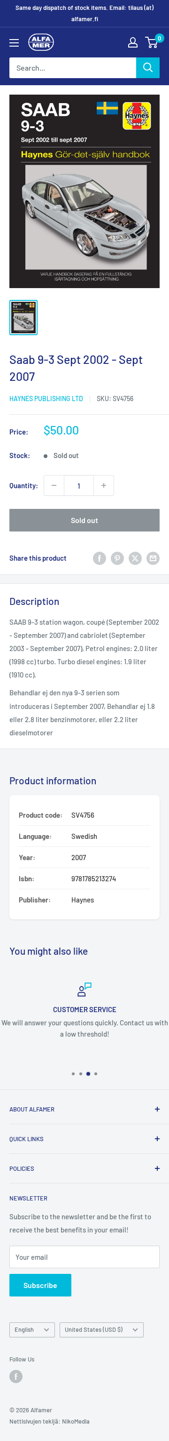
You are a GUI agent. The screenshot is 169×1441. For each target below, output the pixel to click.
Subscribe (40, 1284)
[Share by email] (153, 557)
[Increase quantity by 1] (104, 485)
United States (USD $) (94, 1329)
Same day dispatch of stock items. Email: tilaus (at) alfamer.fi (84, 13)
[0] (152, 42)
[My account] (133, 42)
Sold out (84, 519)
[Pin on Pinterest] (117, 557)
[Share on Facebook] (99, 557)
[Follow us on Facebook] (16, 1376)
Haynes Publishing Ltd (46, 398)
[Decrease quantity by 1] (54, 485)
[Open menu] (14, 43)
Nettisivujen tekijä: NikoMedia (49, 1421)
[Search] (148, 67)
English (24, 1329)
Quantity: (23, 485)
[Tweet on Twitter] (135, 557)
